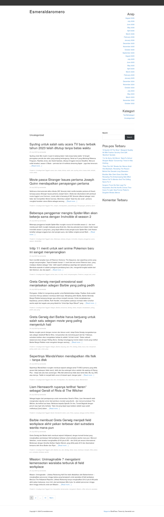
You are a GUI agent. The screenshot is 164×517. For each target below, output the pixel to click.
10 (45, 498)
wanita (47, 452)
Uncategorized (129, 118)
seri (90, 274)
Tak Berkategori (128, 115)
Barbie (58, 307)
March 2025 (130, 72)
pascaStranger (72, 206)
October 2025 (129, 50)
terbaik (93, 170)
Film (51, 206)
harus (83, 347)
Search (105, 133)
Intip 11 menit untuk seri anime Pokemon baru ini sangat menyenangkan (62, 250)
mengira (80, 239)
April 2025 (130, 69)
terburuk (88, 489)
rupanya (76, 413)
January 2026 (129, 40)
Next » (52, 498)
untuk (31, 172)
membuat (80, 450)
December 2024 (128, 81)
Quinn (93, 206)
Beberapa (57, 239)
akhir (51, 450)
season (32, 241)
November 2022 (128, 100)
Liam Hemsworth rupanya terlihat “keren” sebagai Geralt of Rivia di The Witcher (58, 388)
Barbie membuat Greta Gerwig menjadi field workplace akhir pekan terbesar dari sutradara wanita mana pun (62, 424)
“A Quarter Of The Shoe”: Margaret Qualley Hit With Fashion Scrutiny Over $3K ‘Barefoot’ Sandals (117, 152)
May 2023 (130, 94)
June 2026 (130, 24)
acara (52, 170)
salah (68, 170)
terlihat (87, 413)
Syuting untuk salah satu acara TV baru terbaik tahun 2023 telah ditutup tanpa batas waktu (63, 146)
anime (52, 274)
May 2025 (130, 65)
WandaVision (84, 380)
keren (64, 413)
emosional (64, 307)
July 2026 (131, 21)
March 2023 (130, 97)
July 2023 (131, 91)
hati (87, 347)
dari (68, 347)
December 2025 (128, 43)
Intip (61, 274)
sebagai (82, 413)
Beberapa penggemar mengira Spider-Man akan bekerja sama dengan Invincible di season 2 (64, 215)
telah (88, 170)
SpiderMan (38, 241)
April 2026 (130, 31)
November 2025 (128, 46)
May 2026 (130, 27)
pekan (95, 450)
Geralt (52, 413)
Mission (79, 489)
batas (59, 170)
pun (31, 452)
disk (51, 380)
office (91, 450)
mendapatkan (63, 206)
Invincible (74, 239)
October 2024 (129, 87)
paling (92, 307)
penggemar (87, 239)
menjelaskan (86, 307)
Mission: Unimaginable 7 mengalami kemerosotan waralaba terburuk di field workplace (57, 463)
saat (35, 310)
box (60, 450)
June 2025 (130, 62)
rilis (67, 380)
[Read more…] (37, 166)
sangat (86, 274)
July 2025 (131, 59)
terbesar (41, 452)
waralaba (94, 489)
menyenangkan (72, 274)
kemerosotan (65, 489)
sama (92, 239)
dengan (68, 239)
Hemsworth (58, 413)
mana (75, 450)
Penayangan (81, 206)
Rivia (71, 413)
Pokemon (81, 274)
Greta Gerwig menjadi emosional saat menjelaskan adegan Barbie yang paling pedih (62, 283)
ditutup (64, 170)
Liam (68, 413)
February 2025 (129, 75)
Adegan (52, 307)
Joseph (56, 206)
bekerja (63, 239)
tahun (81, 170)
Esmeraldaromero (47, 11)
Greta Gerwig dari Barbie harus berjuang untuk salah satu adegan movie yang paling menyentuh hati (62, 320)
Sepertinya (71, 380)
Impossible (56, 489)
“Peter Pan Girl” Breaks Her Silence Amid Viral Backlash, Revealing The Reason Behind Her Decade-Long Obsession (116, 168)
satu (72, 170)
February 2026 (129, 37)
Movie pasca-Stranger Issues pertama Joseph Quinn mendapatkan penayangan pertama (62, 181)
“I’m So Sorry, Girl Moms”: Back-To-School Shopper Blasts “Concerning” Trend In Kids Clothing (117, 160)
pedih (31, 310)
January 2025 (129, 78)
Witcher (92, 413)
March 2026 (130, 34)
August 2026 (130, 18)
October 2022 (129, 103)
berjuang (63, 347)
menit (65, 274)
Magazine (107, 511)
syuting (76, 170)
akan (51, 239)
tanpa (85, 170)
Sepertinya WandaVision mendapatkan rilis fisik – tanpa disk (63, 358)
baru (56, 170)
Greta (74, 307)
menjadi (79, 307)
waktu (35, 172)
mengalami (72, 489)
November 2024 (128, 84)
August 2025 (130, 56)
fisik (55, 380)
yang (38, 310)
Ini (59, 274)
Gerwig (70, 307)
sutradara (35, 452)
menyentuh (92, 347)
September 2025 (128, 53)
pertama (88, 206)
